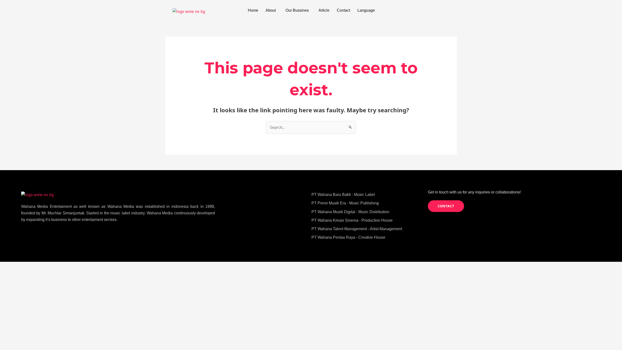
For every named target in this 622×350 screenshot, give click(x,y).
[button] (272, 10)
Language (366, 10)
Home (253, 10)
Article (324, 10)
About (271, 10)
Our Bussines (297, 10)
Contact (343, 10)
